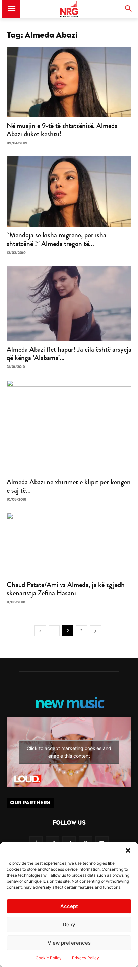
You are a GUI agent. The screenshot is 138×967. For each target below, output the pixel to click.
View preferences (69, 943)
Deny (69, 924)
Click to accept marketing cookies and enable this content (69, 752)
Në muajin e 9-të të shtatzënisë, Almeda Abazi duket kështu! (62, 130)
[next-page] (95, 630)
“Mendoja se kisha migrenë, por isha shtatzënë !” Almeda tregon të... (56, 239)
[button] (128, 850)
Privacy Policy (85, 957)
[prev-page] (40, 630)
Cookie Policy (49, 957)
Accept (69, 906)
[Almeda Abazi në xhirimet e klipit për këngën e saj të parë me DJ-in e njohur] (69, 427)
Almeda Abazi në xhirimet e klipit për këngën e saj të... (69, 486)
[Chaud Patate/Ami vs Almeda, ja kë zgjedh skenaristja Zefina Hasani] (69, 544)
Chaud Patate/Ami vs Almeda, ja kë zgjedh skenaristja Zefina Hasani (66, 589)
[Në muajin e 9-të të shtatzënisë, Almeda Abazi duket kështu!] (69, 82)
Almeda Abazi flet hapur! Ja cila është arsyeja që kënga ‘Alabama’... (69, 353)
